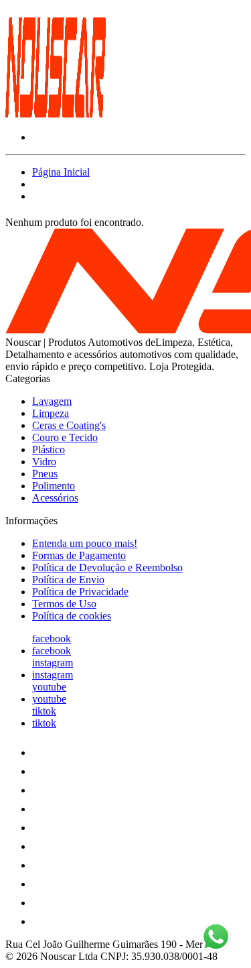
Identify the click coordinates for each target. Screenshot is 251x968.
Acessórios (55, 497)
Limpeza (50, 413)
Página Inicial (61, 172)
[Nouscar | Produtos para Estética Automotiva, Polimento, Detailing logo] (55, 114)
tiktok (44, 711)
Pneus (45, 473)
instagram (52, 662)
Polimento (53, 485)
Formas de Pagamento (79, 555)
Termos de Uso (64, 603)
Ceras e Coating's (69, 425)
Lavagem (52, 401)
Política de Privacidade (80, 591)
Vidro (44, 461)
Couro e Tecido (65, 437)
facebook (51, 638)
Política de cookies (71, 615)
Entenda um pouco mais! (84, 543)
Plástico (48, 449)
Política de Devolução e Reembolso (107, 567)
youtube (49, 686)
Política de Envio (68, 579)
